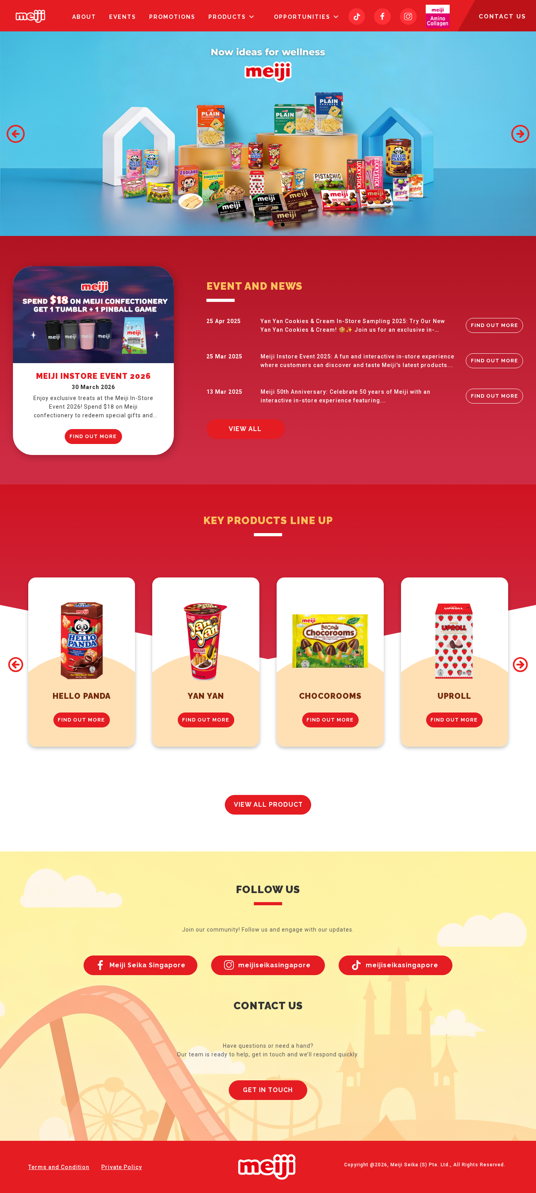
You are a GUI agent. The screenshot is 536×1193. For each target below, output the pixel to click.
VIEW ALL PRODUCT (268, 804)
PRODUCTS (227, 17)
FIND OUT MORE (93, 436)
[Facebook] (382, 16)
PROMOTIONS (172, 17)
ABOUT (84, 17)
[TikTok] (356, 16)
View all (245, 429)
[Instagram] (408, 16)
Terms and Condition (58, 1167)
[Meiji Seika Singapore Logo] (30, 16)
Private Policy (121, 1167)
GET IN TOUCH (268, 1090)
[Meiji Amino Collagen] (438, 17)
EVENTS (122, 17)
